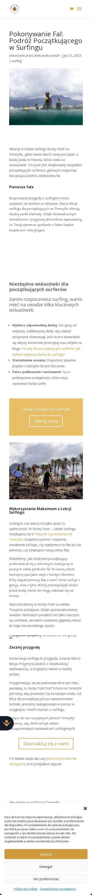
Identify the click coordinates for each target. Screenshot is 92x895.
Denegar (46, 866)
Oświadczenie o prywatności (58, 889)
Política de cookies (26, 889)
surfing (17, 61)
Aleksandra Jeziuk (46, 55)
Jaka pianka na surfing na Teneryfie (34, 802)
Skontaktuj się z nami (46, 744)
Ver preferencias (46, 879)
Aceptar (46, 854)
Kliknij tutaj (46, 421)
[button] (85, 808)
